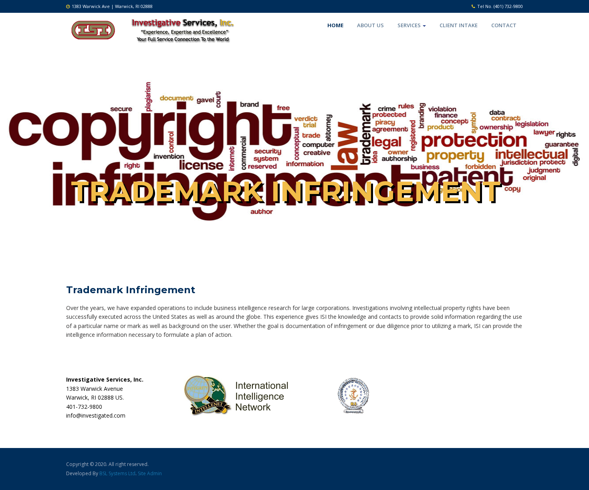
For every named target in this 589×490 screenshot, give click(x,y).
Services (409, 25)
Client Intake (459, 25)
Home (335, 25)
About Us (370, 25)
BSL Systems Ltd (117, 473)
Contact (503, 25)
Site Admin (150, 473)
